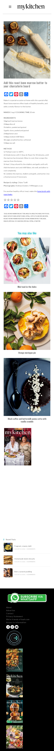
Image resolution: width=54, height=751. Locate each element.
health (28, 213)
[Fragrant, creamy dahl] (8, 547)
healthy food (43, 213)
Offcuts (33, 216)
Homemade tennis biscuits (24, 559)
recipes (45, 216)
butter (22, 213)
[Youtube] (16, 627)
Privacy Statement (14, 616)
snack (6, 221)
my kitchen (12, 216)
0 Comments (31, 549)
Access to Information (16, 622)
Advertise (10, 610)
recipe (39, 216)
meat (5, 216)
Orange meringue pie (27, 352)
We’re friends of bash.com (18, 619)
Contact (9, 613)
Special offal (28, 221)
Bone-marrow (13, 213)
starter (37, 221)
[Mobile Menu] (10, 6)
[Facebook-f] (8, 627)
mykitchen (21, 216)
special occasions (16, 221)
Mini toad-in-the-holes (27, 286)
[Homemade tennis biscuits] (8, 560)
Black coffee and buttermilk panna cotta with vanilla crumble (27, 420)
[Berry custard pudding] (8, 572)
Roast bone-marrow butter (31, 218)
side (44, 218)
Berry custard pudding (23, 572)
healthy (35, 213)
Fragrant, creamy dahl (22, 546)
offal (27, 216)
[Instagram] (12, 627)
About (9, 607)
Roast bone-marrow (12, 218)
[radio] (5, 200)
